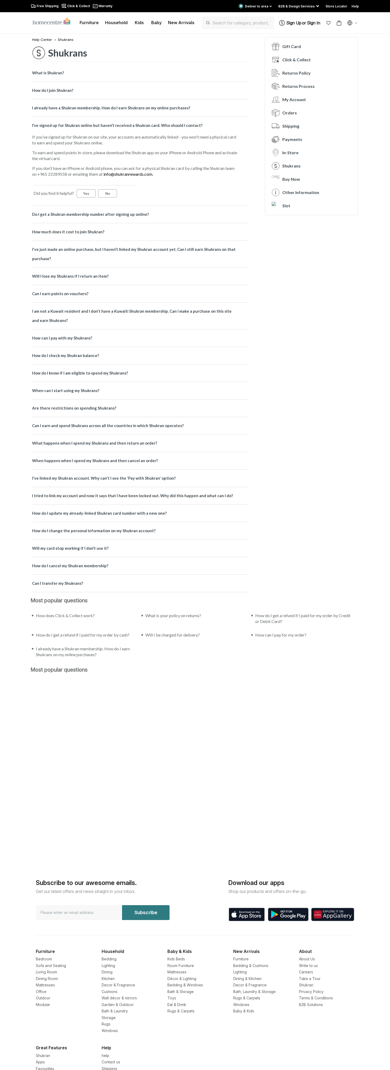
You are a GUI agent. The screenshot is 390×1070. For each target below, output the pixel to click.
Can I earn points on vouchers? (60, 293)
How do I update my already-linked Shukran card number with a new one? (99, 513)
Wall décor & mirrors (119, 998)
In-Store (290, 152)
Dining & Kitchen (247, 978)
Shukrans (65, 39)
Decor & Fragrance (118, 985)
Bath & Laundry (115, 1011)
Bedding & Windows (185, 985)
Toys (171, 998)
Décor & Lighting (181, 978)
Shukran (306, 985)
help (105, 1055)
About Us (307, 959)
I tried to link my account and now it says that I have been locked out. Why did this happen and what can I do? (132, 495)
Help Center (42, 39)
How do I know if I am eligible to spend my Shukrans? (80, 373)
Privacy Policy (311, 991)
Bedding (109, 959)
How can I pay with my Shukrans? (62, 338)
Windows (110, 1030)
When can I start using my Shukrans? (65, 390)
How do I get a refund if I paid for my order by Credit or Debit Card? (302, 618)
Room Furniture (180, 965)
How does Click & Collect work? (65, 615)
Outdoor (43, 998)
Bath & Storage (180, 991)
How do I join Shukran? (52, 90)
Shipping (290, 125)
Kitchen (108, 978)
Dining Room (47, 978)
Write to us (308, 965)
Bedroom (44, 959)
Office (41, 991)
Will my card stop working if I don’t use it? (70, 548)
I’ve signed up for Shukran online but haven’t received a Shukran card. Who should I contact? (117, 125)
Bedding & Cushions (250, 965)
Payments (292, 139)
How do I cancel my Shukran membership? (70, 565)
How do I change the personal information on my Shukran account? (93, 530)
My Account (294, 99)
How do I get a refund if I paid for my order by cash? (82, 634)
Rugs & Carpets (180, 1011)
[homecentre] (53, 20)
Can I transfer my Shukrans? (57, 583)
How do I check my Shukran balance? (65, 355)
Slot (286, 205)
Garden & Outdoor (118, 1004)
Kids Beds (176, 959)
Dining (107, 972)
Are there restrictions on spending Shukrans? (74, 408)
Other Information (300, 192)
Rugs (106, 1024)
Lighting (108, 965)
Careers (306, 972)
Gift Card (291, 46)
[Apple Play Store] (246, 914)
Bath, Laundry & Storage (254, 991)
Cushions (110, 991)
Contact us (111, 1062)
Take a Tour (309, 978)
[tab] (140, 72)
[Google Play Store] (288, 914)
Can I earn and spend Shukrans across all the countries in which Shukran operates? (108, 425)
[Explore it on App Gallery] (332, 914)
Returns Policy (296, 72)
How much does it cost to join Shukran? (68, 231)
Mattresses (45, 985)
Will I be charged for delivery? (172, 634)
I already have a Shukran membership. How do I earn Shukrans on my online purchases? (111, 107)
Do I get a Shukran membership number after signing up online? (90, 214)
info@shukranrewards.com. (128, 174)
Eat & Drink (176, 1004)
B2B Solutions (311, 1004)
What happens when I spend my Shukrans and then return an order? (94, 443)
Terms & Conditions (316, 998)
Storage (109, 1017)
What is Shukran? (48, 72)
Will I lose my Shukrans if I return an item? (70, 276)
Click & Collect (296, 59)
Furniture (241, 959)
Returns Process (298, 86)
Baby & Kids (243, 1011)
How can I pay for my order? (280, 634)
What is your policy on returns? (173, 615)
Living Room (46, 972)
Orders (289, 112)
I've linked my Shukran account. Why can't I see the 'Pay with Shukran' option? (104, 478)
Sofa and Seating (51, 965)
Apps (40, 1062)
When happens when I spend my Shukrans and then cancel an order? (95, 460)
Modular (43, 1004)
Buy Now (291, 179)
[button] (329, 23)
